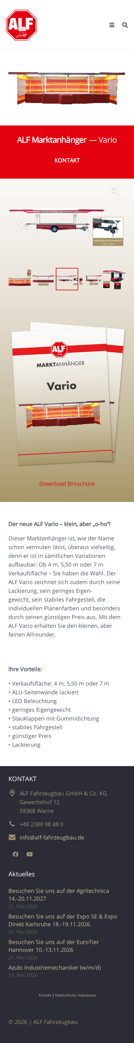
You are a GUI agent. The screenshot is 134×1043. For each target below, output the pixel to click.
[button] (112, 24)
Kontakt (45, 995)
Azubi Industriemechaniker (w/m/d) (54, 967)
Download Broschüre (67, 483)
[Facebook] (15, 854)
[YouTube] (29, 854)
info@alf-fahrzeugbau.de (52, 837)
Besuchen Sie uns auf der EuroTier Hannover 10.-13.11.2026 (53, 945)
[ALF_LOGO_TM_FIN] (21, 25)
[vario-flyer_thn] (67, 396)
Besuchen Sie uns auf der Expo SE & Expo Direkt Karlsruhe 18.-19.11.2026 (62, 920)
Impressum (87, 995)
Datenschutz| (66, 995)
